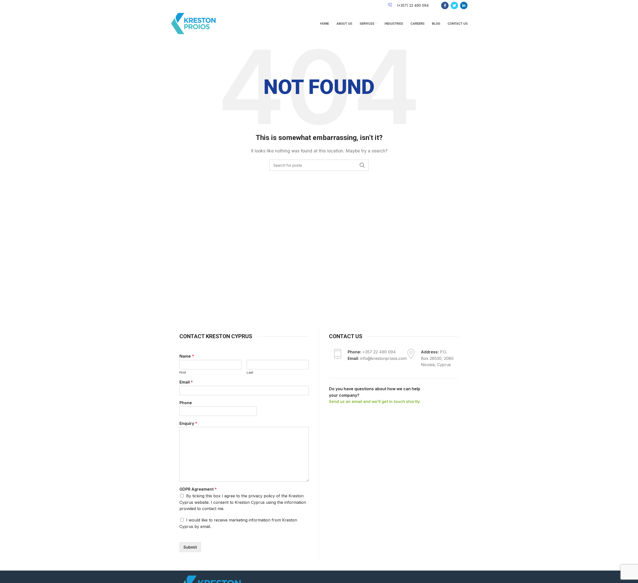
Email (186, 382)
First (182, 372)
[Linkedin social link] (464, 5)
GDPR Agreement (198, 489)
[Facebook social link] (445, 5)
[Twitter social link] (454, 5)
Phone (185, 402)
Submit (190, 547)
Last (250, 372)
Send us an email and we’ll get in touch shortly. (374, 401)
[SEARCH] (362, 165)
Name (186, 356)
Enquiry (188, 423)
